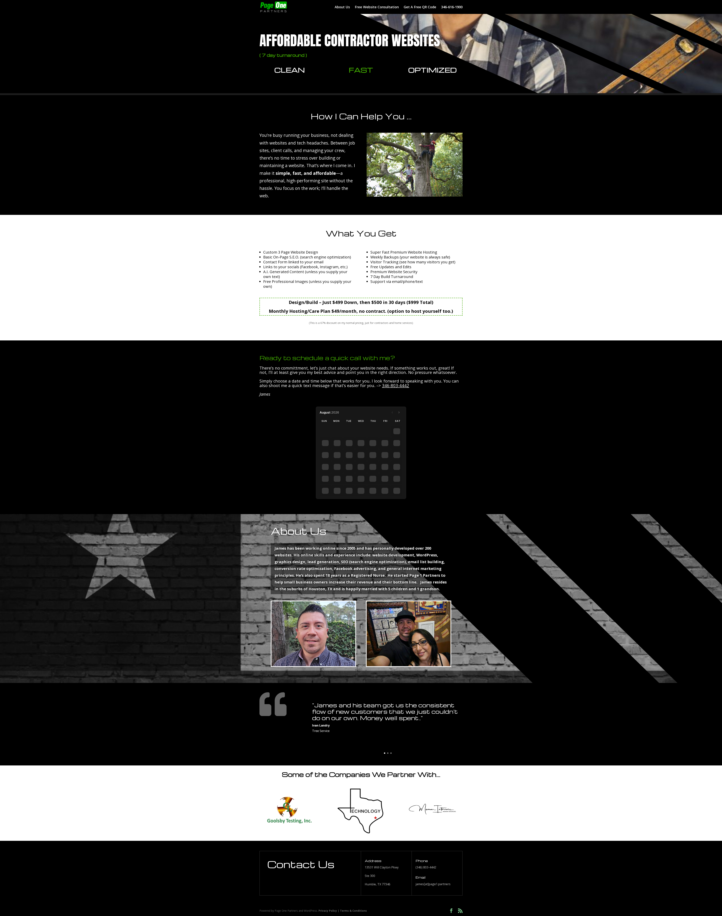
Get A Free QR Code (420, 7)
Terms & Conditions (353, 910)
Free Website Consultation (377, 7)
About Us (342, 7)
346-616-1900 (452, 7)
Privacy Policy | (329, 910)
